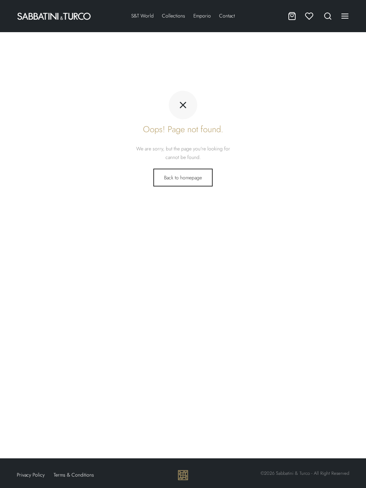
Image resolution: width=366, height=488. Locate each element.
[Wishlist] (310, 16)
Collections (173, 15)
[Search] (327, 16)
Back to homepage (183, 177)
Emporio (202, 15)
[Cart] (292, 16)
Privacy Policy (31, 474)
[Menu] (345, 16)
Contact (227, 15)
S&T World (142, 15)
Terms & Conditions (74, 474)
